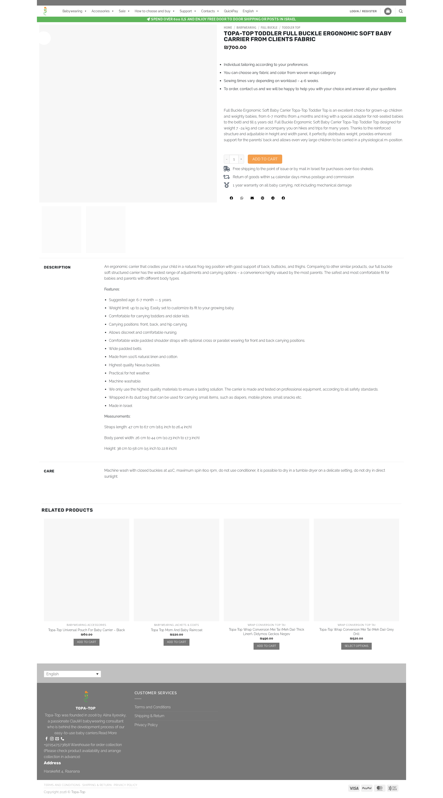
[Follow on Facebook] (46, 739)
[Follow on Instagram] (52, 739)
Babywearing (72, 11)
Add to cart (265, 159)
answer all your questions (374, 89)
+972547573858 (57, 745)
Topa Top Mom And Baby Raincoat (176, 630)
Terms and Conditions (153, 707)
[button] (363, 11)
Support (186, 11)
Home (228, 27)
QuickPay (231, 11)
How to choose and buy (153, 11)
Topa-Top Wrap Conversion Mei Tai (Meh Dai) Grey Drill (356, 631)
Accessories (101, 11)
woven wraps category (316, 72)
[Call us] (62, 739)
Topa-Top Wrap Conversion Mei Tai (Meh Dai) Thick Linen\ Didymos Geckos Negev (266, 631)
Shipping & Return (149, 716)
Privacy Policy (146, 725)
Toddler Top (291, 27)
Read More (108, 733)
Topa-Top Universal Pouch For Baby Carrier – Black (86, 630)
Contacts (208, 11)
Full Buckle (269, 27)
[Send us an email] (57, 739)
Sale (122, 11)
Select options (356, 646)
